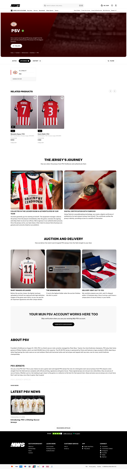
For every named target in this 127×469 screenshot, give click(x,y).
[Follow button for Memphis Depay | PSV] (35, 97)
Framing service (50, 448)
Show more (15, 385)
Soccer (36, 10)
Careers (30, 452)
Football (18, 52)
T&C (87, 466)
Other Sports (49, 10)
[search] (63, 5)
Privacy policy (92, 466)
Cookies (99, 466)
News (30, 450)
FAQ (65, 446)
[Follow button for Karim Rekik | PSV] (62, 97)
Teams (56, 10)
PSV (38, 52)
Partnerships (31, 448)
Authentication (50, 450)
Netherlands (25, 52)
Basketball (42, 10)
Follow (17, 46)
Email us (66, 448)
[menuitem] (104, 5)
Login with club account (63, 324)
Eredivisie (32, 52)
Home (12, 52)
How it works (49, 446)
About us (30, 446)
